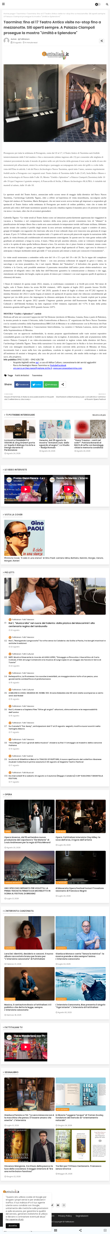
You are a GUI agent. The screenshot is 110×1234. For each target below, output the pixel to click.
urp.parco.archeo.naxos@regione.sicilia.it (32, 368)
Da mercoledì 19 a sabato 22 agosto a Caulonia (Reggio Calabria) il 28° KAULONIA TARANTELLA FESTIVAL (56, 777)
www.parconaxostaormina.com (67, 368)
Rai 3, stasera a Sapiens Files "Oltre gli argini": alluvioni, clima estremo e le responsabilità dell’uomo (53, 710)
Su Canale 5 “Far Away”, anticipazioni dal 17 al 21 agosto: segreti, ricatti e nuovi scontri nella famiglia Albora (54, 727)
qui (37, 362)
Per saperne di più (14, 1219)
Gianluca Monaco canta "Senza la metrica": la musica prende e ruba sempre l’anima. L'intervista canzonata (80, 956)
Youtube (53, 365)
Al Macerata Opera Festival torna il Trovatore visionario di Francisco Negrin (80, 889)
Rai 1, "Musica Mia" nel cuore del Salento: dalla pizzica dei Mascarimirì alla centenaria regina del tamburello (52, 625)
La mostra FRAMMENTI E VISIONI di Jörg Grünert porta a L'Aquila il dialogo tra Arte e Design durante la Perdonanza (19, 445)
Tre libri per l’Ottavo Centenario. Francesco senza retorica (78, 1167)
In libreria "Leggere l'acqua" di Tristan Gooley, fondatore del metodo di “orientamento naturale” (80, 1118)
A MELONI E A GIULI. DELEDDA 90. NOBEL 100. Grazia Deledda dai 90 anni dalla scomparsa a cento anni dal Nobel (56, 694)
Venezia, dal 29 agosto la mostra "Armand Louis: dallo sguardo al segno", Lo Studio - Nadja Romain (54, 444)
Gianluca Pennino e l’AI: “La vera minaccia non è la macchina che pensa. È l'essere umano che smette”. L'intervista (29, 1118)
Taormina (20, 13)
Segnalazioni (82, 1216)
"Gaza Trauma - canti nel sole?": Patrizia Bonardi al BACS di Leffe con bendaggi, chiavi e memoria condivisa (89, 444)
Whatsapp (52, 384)
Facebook (61, 365)
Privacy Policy (65, 1216)
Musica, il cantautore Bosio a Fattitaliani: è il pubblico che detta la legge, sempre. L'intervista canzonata (27, 1007)
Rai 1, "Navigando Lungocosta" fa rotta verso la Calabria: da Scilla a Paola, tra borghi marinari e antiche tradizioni (57, 642)
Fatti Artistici (22, 375)
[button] (107, 4)
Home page (9, 13)
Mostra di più (99, 415)
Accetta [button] (13, 1225)
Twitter (38, 384)
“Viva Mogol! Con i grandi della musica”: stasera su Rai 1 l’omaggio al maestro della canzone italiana (55, 744)
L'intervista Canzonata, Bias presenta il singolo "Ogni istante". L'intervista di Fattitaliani (80, 1006)
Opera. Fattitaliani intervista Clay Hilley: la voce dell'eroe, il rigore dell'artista (78, 838)
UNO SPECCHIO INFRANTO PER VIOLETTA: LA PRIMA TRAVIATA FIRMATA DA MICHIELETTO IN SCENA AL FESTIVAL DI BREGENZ (27, 891)
